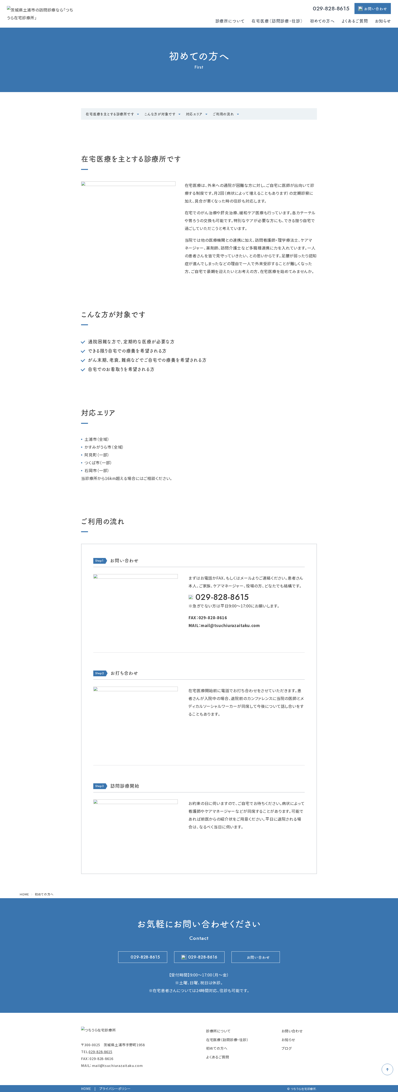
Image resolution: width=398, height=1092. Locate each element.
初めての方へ (322, 21)
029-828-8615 (331, 8)
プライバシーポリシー (115, 1088)
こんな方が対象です (160, 113)
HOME (86, 1088)
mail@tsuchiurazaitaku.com (230, 625)
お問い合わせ (375, 8)
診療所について (230, 21)
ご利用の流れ (223, 113)
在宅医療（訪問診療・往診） (277, 21)
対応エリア (194, 113)
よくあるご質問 (355, 21)
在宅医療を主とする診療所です (110, 113)
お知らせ (383, 21)
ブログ (286, 1048)
